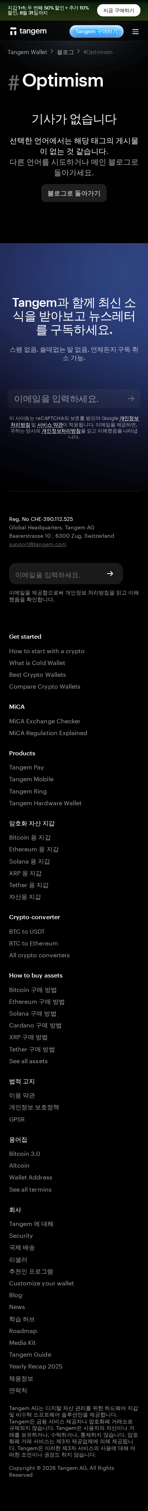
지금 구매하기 (118, 10)
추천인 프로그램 (31, 1270)
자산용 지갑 (25, 895)
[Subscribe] (131, 398)
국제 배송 (22, 1246)
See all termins (30, 1188)
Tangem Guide (30, 1353)
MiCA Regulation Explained (48, 731)
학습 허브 (22, 1318)
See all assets (28, 1060)
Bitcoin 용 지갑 (30, 836)
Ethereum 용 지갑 (34, 848)
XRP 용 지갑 (25, 872)
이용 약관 (22, 1094)
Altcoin (19, 1164)
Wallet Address (30, 1176)
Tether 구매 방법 (32, 1048)
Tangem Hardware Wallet (45, 802)
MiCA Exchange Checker (44, 720)
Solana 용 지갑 (29, 860)
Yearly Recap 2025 (36, 1365)
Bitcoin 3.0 (25, 1152)
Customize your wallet (41, 1282)
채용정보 (21, 1377)
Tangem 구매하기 (97, 31)
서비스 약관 (50, 424)
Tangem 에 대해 (31, 1222)
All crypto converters (39, 954)
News (17, 1305)
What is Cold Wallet (37, 661)
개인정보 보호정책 (34, 1106)
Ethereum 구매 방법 (37, 1000)
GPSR (17, 1118)
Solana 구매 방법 (33, 1012)
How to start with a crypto (47, 650)
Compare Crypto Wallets (44, 685)
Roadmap (23, 1329)
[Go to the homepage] (28, 31)
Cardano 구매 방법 (35, 1024)
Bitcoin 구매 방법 (33, 988)
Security (21, 1234)
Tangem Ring (28, 790)
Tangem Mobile (31, 778)
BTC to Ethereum (33, 942)
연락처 (18, 1389)
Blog (15, 1294)
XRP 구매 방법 (28, 1036)
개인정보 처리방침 (87, 592)
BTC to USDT (27, 930)
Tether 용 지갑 (29, 884)
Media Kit (22, 1341)
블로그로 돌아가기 (74, 193)
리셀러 (18, 1258)
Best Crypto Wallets (37, 673)
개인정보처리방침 (61, 430)
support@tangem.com (37, 543)
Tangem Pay (26, 766)
